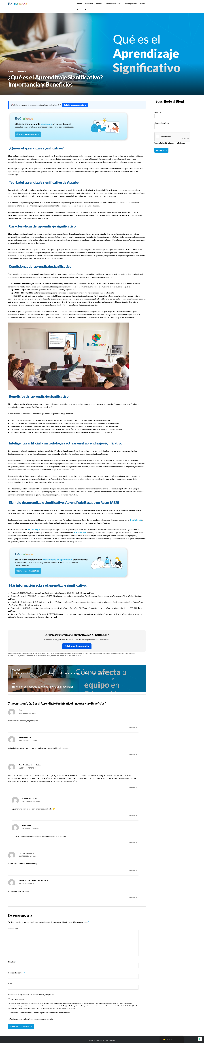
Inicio (79, 3)
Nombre (12, 962)
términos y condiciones (175, 143)
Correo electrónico (16, 973)
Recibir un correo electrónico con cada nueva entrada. (31, 1019)
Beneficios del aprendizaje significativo (54, 654)
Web (10, 983)
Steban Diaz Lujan (29, 798)
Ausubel (33, 654)
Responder (133, 727)
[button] (86, 9)
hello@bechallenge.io (69, 1006)
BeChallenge (136, 520)
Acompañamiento (113, 3)
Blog (79, 9)
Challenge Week (130, 3)
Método (99, 3)
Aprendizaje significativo (19, 654)
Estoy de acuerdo (17, 999)
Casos (142, 3)
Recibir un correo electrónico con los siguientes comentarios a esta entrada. (40, 1012)
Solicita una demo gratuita (75, 105)
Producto (89, 3)
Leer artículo (88, 593)
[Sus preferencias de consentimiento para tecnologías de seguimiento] (200, 1039)
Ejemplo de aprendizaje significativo (35, 656)
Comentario (13, 928)
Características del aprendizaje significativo (91, 654)
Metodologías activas (17, 72)
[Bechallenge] (22, 4)
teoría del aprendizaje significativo (66, 656)
